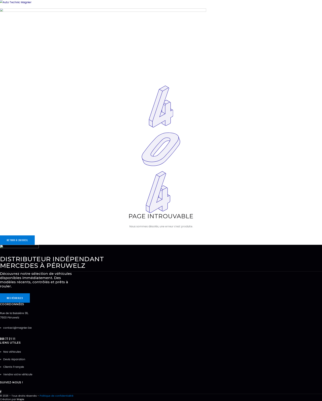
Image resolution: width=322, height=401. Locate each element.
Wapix (20, 399)
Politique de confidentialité (56, 395)
